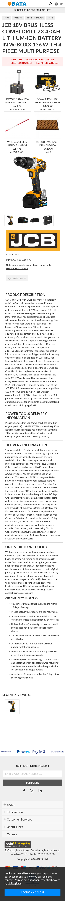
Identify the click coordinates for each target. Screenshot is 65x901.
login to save (19, 278)
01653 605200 (46, 854)
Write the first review (17, 268)
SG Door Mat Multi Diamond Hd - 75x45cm (47, 145)
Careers (12, 834)
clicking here (14, 883)
